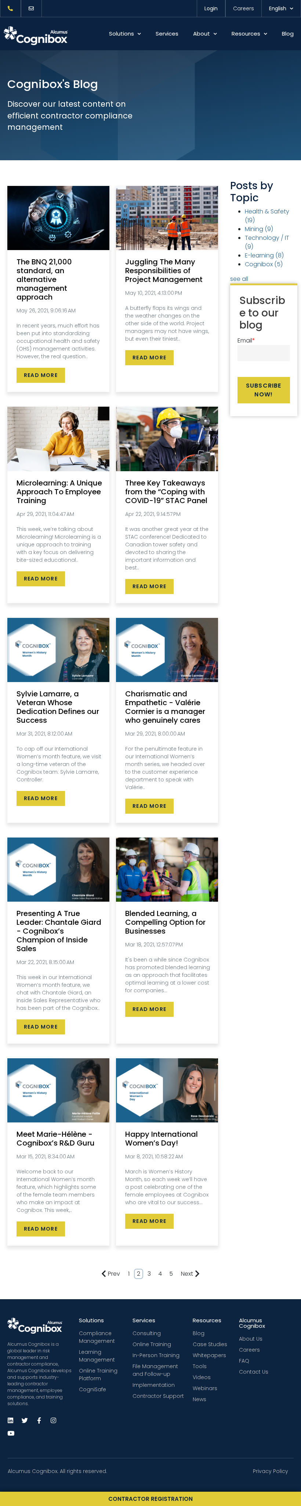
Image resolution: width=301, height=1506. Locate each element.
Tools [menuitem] (200, 1366)
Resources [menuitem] (207, 1320)
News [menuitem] (199, 1399)
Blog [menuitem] (198, 1333)
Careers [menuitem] (249, 1349)
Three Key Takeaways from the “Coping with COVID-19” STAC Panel (166, 492)
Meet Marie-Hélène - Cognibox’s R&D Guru (56, 1138)
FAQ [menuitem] (244, 1360)
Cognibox (264, 264)
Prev (114, 1273)
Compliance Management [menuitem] (97, 1337)
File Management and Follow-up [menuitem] (155, 1370)
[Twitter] (24, 1420)
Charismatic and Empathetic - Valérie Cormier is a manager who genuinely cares (165, 707)
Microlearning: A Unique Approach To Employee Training (59, 492)
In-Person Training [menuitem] (156, 1355)
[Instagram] (53, 1420)
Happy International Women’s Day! (161, 1138)
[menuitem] (10, 8)
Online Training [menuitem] (152, 1344)
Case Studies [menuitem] (210, 1344)
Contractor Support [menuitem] (158, 1396)
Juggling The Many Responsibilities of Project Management (164, 271)
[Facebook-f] (39, 1420)
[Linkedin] (10, 1420)
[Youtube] (10, 1433)
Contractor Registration (150, 1499)
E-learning (264, 255)
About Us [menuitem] (250, 1338)
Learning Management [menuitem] (97, 1355)
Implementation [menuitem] (154, 1385)
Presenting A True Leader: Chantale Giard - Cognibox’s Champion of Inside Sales (59, 931)
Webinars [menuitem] (205, 1388)
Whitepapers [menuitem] (209, 1355)
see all (239, 279)
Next (187, 1273)
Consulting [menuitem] (147, 1333)
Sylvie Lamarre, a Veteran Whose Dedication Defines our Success (58, 707)
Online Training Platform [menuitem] (98, 1374)
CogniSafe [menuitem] (92, 1389)
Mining (259, 229)
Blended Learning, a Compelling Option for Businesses (165, 922)
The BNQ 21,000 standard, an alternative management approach (44, 279)
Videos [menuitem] (202, 1377)
